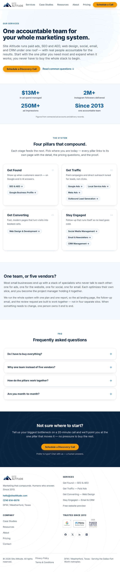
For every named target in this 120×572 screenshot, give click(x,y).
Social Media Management (82, 231)
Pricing (86, 4)
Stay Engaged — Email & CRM (78, 500)
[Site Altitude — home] (13, 4)
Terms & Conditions (44, 562)
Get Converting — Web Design (79, 494)
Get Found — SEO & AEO (76, 482)
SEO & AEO (16, 186)
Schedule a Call (105, 4)
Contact (7, 544)
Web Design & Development (24, 231)
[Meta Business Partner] (79, 523)
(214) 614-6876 (11, 500)
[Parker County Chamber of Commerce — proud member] (93, 523)
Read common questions (58, 68)
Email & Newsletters (79, 237)
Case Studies (46, 4)
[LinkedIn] (79, 534)
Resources (62, 4)
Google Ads (75, 186)
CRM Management (78, 243)
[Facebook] (65, 534)
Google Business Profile (22, 192)
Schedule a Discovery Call (22, 69)
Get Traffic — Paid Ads (75, 488)
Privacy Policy (42, 558)
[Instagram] (86, 534)
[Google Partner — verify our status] (67, 524)
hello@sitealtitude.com (15, 495)
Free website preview (74, 505)
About (76, 4)
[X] (72, 534)
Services (30, 4)
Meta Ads (74, 192)
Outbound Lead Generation (83, 198)
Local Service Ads (98, 186)
